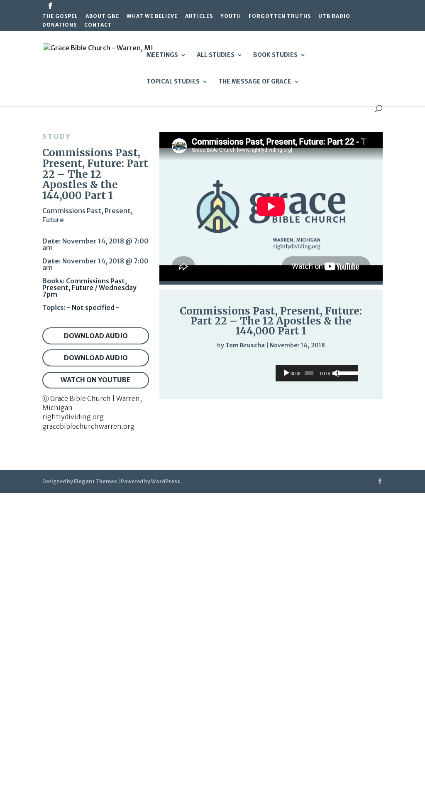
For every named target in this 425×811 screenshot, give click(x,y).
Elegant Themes (95, 481)
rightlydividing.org (73, 417)
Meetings (162, 55)
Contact (98, 25)
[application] (271, 362)
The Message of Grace (254, 82)
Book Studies (275, 55)
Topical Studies (173, 82)
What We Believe (152, 16)
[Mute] (338, 362)
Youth (230, 16)
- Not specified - (93, 307)
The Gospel (60, 16)
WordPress (165, 481)
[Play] (182, 361)
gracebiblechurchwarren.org (88, 426)
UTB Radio (334, 16)
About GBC (102, 16)
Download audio (96, 336)
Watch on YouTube (96, 380)
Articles (199, 16)
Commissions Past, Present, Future (84, 284)
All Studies (215, 55)
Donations (59, 25)
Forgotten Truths (280, 16)
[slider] (354, 362)
